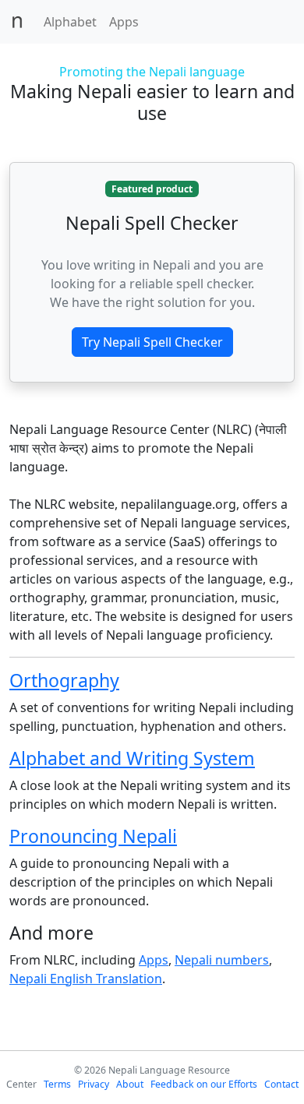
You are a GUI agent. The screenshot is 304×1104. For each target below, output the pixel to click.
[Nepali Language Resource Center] (17, 22)
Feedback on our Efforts (203, 1084)
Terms (57, 1084)
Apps (124, 21)
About (129, 1084)
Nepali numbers (222, 959)
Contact (281, 1084)
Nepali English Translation (85, 978)
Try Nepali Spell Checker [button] (152, 342)
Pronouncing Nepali (93, 836)
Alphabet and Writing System (132, 758)
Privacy (93, 1084)
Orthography (64, 680)
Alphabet (70, 21)
